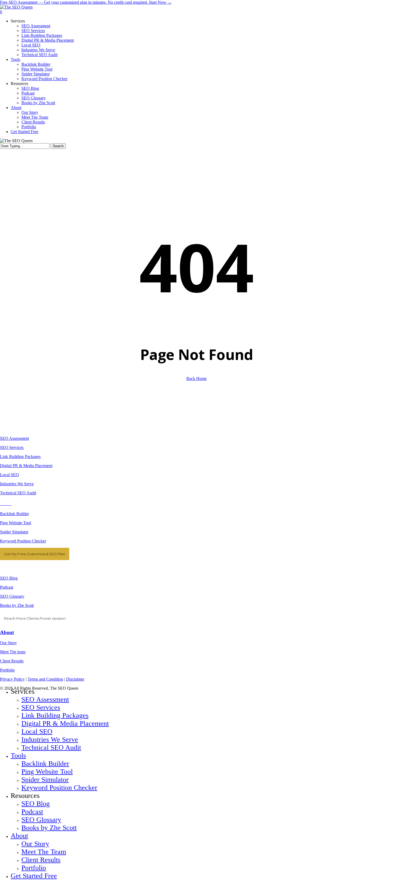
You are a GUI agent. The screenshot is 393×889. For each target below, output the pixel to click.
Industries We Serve (17, 484)
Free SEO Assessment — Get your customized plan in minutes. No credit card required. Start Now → (86, 2)
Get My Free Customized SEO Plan (34, 554)
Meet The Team (43, 852)
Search (58, 146)
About (7, 632)
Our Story (8, 642)
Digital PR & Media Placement (26, 465)
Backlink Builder (14, 513)
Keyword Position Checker (23, 541)
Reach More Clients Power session (35, 618)
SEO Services (12, 447)
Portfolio (7, 670)
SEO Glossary (12, 596)
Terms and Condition (45, 679)
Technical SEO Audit (18, 493)
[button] (1, 886)
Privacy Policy (12, 679)
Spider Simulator (14, 532)
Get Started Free (34, 876)
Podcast (6, 587)
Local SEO (9, 474)
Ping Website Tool (15, 523)
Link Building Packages (20, 456)
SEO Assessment (14, 438)
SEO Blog (9, 578)
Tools (18, 755)
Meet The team (12, 652)
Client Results (12, 661)
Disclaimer (75, 679)
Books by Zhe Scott (17, 605)
